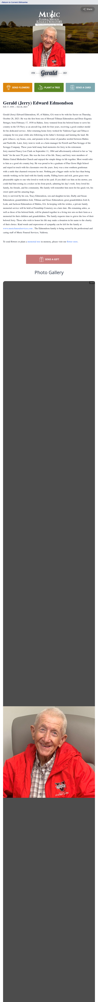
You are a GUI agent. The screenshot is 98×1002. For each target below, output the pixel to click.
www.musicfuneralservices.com (18, 228)
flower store (72, 241)
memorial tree (33, 241)
